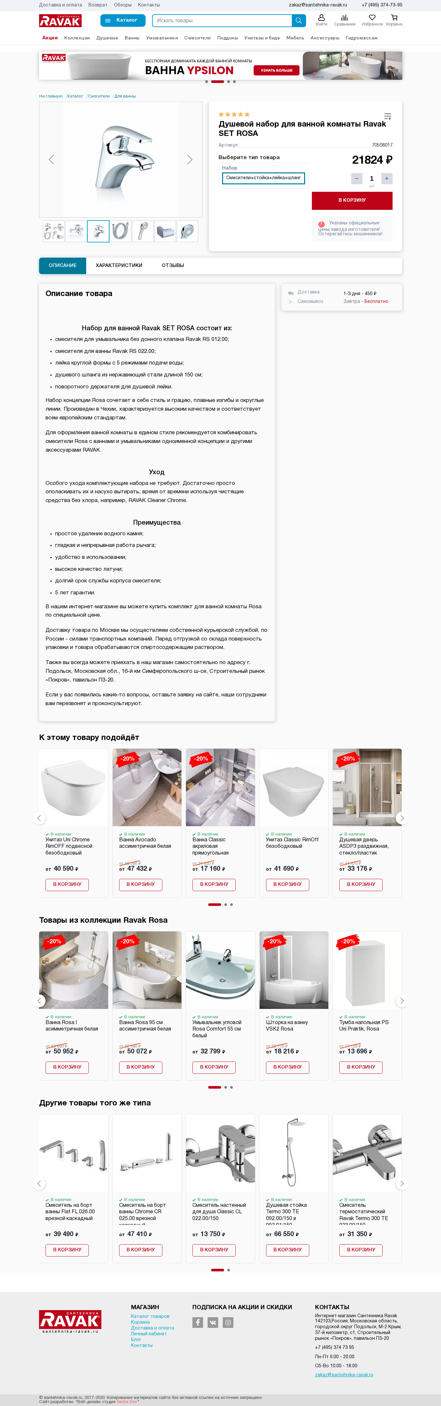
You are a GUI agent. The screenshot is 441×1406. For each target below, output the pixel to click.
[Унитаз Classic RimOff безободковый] (293, 787)
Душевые (107, 38)
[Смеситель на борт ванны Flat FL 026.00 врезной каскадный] (73, 1153)
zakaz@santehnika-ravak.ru (344, 1375)
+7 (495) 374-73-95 (382, 5)
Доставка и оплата (60, 5)
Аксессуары (325, 38)
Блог (136, 1340)
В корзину (352, 201)
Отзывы (173, 265)
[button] (123, 20)
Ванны (132, 38)
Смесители (197, 38)
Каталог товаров (150, 1317)
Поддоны (227, 38)
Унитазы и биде (262, 38)
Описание (63, 265)
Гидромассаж (362, 38)
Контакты (149, 5)
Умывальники (162, 38)
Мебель (295, 38)
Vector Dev (127, 1402)
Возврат (98, 5)
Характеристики (119, 265)
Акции (50, 38)
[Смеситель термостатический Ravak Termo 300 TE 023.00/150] (367, 1153)
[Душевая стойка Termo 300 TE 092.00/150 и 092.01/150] (293, 1153)
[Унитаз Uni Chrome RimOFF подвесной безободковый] (73, 787)
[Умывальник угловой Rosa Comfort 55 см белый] (220, 970)
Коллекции (77, 38)
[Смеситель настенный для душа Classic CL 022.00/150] (220, 1153)
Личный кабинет (149, 1334)
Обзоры (123, 5)
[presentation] (39, 818)
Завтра (366, 302)
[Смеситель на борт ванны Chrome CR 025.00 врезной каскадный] (146, 1153)
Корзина (140, 1322)
